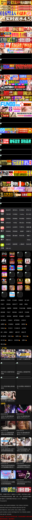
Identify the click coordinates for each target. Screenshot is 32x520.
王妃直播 (27, 312)
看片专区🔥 (3, 340)
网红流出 (21, 222)
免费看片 (11, 332)
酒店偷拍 (14, 312)
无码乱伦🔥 (3, 328)
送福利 (21, 304)
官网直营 (21, 300)
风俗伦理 (28, 244)
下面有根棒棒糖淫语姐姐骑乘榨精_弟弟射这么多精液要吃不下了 (23, 467)
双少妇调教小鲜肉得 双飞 (24, 387)
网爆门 (28, 235)
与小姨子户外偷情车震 (23, 359)
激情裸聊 (17, 324)
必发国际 (27, 316)
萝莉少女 (28, 210)
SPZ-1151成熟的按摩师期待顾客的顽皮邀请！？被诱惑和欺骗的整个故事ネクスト (8, 435)
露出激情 (15, 235)
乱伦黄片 (3, 316)
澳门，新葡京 (4, 332)
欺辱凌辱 (8, 222)
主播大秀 (21, 312)
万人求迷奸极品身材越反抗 (8, 387)
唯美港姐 (21, 218)
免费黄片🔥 (24, 324)
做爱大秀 (17, 332)
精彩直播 (3, 312)
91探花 (15, 222)
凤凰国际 (15, 308)
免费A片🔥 (18, 336)
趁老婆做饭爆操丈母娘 (8, 359)
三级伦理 (8, 214)
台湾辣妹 (8, 218)
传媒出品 (8, 240)
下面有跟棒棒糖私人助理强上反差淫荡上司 (23, 450)
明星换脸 (15, 231)
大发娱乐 (10, 320)
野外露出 (28, 222)
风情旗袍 (8, 231)
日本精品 (15, 214)
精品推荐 (8, 210)
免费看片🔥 (3, 324)
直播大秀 (23, 332)
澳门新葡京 (3, 320)
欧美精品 (21, 210)
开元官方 (10, 328)
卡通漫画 (8, 235)
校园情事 (15, 244)
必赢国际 (9, 308)
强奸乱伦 (15, 210)
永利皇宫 (23, 320)
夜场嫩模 (21, 316)
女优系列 (15, 227)
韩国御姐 (15, 218)
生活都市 (8, 244)
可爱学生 (21, 227)
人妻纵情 (21, 244)
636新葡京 (10, 324)
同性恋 (28, 240)
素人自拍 (28, 214)
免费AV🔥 (24, 340)
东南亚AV (28, 218)
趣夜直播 (15, 316)
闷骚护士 (28, 231)
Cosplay (22, 214)
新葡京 (26, 304)
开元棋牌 (14, 300)
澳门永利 (27, 300)
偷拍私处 (9, 316)
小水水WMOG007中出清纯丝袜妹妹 (24, 482)
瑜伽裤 (22, 231)
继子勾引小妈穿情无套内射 (8, 372)
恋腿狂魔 (28, 227)
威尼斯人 (3, 300)
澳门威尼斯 (3, 336)
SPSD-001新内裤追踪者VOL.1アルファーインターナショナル (23, 434)
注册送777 (15, 304)
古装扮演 (8, 227)
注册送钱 (8, 304)
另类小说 (8, 248)
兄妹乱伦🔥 (25, 336)
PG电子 (2, 304)
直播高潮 (29, 308)
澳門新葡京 (17, 320)
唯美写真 (21, 235)
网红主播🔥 (3, 344)
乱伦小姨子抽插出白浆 (8, 401)
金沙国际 (24, 328)
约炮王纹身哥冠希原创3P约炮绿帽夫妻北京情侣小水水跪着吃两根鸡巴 (8, 468)
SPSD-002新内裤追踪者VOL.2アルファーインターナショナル (23, 417)
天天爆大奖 (17, 328)
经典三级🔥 (11, 336)
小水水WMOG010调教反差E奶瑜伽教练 (8, 482)
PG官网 (9, 300)
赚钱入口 (10, 340)
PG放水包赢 (22, 308)
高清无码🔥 (17, 340)
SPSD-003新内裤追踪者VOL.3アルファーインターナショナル (7, 417)
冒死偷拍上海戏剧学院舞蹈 (23, 372)
